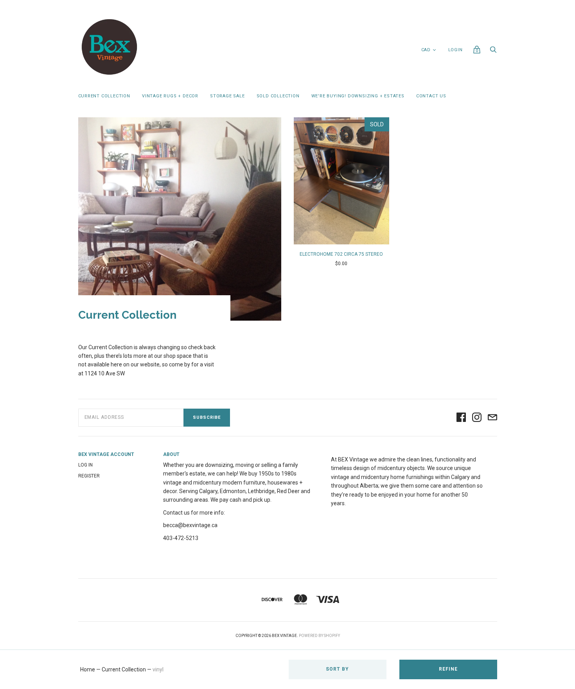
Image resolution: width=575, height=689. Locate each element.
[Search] (493, 51)
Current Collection (104, 96)
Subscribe (207, 417)
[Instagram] (477, 418)
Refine (448, 669)
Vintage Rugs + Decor (170, 96)
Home (87, 669)
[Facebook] (461, 418)
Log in (85, 465)
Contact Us (431, 96)
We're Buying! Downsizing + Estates (357, 96)
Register (89, 476)
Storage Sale (227, 96)
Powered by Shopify (319, 635)
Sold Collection (278, 96)
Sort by (337, 669)
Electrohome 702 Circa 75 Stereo (341, 254)
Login (455, 49)
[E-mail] (492, 418)
